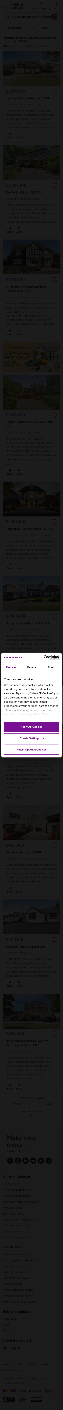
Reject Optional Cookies (31, 749)
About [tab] (51, 667)
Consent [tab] (11, 667)
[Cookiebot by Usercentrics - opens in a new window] (44, 657)
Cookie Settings (30, 738)
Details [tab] (31, 667)
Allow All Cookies (32, 726)
